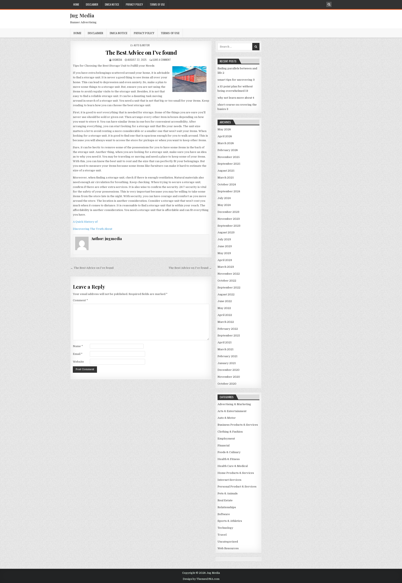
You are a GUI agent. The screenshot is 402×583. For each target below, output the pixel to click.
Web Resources (228, 548)
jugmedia (117, 59)
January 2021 (227, 363)
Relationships (227, 507)
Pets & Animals (228, 493)
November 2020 (229, 376)
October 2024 (227, 184)
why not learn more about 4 (236, 97)
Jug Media (82, 15)
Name (78, 346)
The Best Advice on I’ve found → (190, 267)
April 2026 (225, 136)
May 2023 (224, 253)
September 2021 (229, 335)
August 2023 (226, 232)
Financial (223, 445)
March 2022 (226, 321)
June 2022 (225, 301)
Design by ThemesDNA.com (201, 579)
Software (224, 514)
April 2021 (225, 342)
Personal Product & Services (237, 486)
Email (77, 353)
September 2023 (229, 225)
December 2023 (228, 211)
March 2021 (225, 349)
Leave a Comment (161, 59)
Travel (222, 534)
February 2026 (228, 150)
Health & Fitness (229, 459)
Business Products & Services (238, 424)
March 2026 (226, 143)
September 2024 (229, 191)
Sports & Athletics (230, 520)
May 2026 (224, 129)
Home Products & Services (236, 472)
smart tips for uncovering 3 (236, 79)
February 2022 (228, 328)
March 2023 (226, 266)
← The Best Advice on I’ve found (91, 267)
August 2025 (226, 170)
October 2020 (227, 383)
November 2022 (229, 273)
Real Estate (225, 500)
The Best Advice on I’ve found (141, 52)
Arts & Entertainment (232, 411)
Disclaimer (92, 4)
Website (78, 361)
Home (76, 4)
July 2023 (224, 239)
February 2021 (227, 356)
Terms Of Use (157, 4)
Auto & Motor (142, 45)
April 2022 (225, 315)
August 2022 (226, 294)
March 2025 (226, 177)
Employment (226, 438)
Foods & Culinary (229, 452)
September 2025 (229, 163)
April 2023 (225, 260)
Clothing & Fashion (230, 431)
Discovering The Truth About (92, 228)
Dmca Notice (112, 4)
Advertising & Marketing (234, 404)
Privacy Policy (134, 4)
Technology (225, 527)
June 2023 (225, 246)
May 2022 (224, 308)
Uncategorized (228, 541)
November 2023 (229, 218)
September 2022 (229, 287)
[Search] (329, 4)
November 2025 (229, 157)
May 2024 (224, 205)
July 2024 (224, 198)
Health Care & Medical (233, 466)
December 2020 (229, 369)
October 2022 (227, 280)
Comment (80, 300)
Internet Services (229, 479)
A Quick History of (85, 221)
